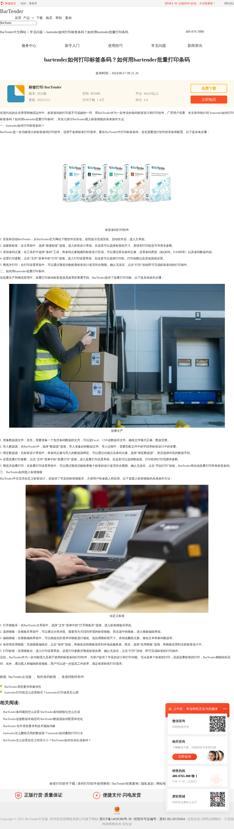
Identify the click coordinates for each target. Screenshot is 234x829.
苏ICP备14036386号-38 (115, 819)
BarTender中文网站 (13, 32)
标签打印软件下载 (62, 783)
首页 (18, 18)
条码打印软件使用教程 (94, 783)
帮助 (59, 18)
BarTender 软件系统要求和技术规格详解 (29, 726)
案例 (68, 18)
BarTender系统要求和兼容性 (23, 686)
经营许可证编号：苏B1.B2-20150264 (159, 819)
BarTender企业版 (20, 677)
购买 (49, 18)
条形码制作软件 (73, 677)
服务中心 (29, 46)
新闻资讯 (195, 46)
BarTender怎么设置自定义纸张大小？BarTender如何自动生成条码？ (47, 740)
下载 (39, 18)
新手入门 (72, 46)
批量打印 (120, 277)
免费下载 (209, 88)
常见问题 (36, 32)
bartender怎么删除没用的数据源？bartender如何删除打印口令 (43, 733)
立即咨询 (184, 756)
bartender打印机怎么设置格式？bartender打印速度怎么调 (41, 692)
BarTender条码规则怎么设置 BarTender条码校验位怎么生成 (41, 712)
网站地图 (162, 783)
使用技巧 (115, 46)
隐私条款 (147, 783)
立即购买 (209, 99)
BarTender (11, 11)
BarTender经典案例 (125, 783)
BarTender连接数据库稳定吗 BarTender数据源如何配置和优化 (43, 719)
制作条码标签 (46, 677)
